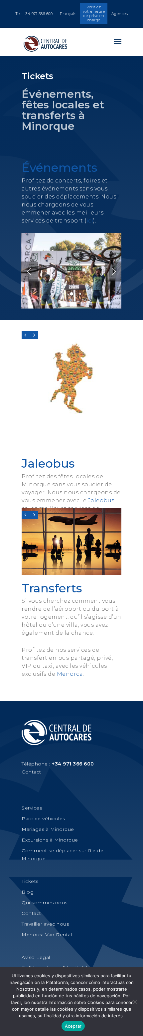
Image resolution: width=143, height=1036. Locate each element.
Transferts (52, 588)
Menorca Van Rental (47, 935)
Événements (59, 167)
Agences (119, 13)
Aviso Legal (36, 957)
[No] (134, 1001)
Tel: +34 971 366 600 (34, 13)
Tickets (30, 881)
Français (68, 13)
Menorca (70, 674)
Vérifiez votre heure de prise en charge (94, 13)
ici (89, 220)
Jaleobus (48, 463)
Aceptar (73, 1026)
